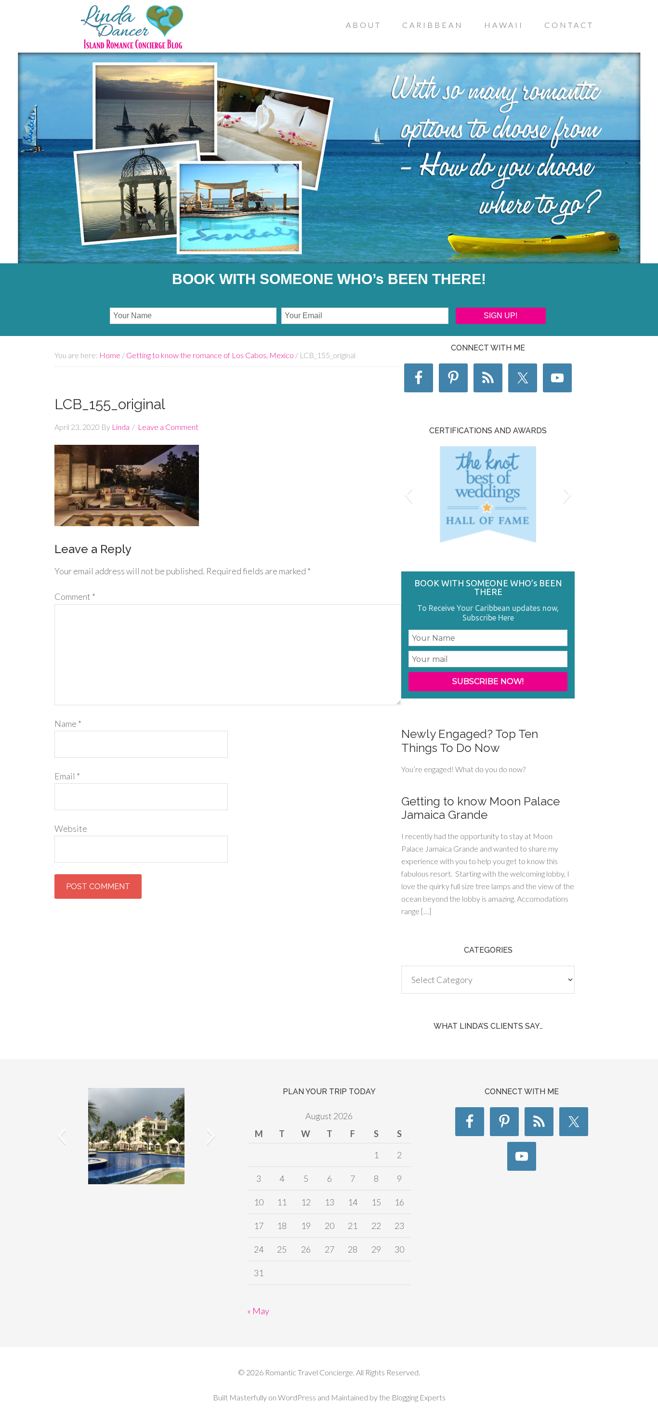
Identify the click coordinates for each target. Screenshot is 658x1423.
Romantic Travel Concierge (131, 28)
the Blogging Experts (412, 1397)
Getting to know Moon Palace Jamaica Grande (480, 808)
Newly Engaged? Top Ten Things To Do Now (469, 741)
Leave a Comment (168, 426)
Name (67, 723)
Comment (74, 596)
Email (67, 776)
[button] (408, 494)
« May (258, 1311)
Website (70, 828)
